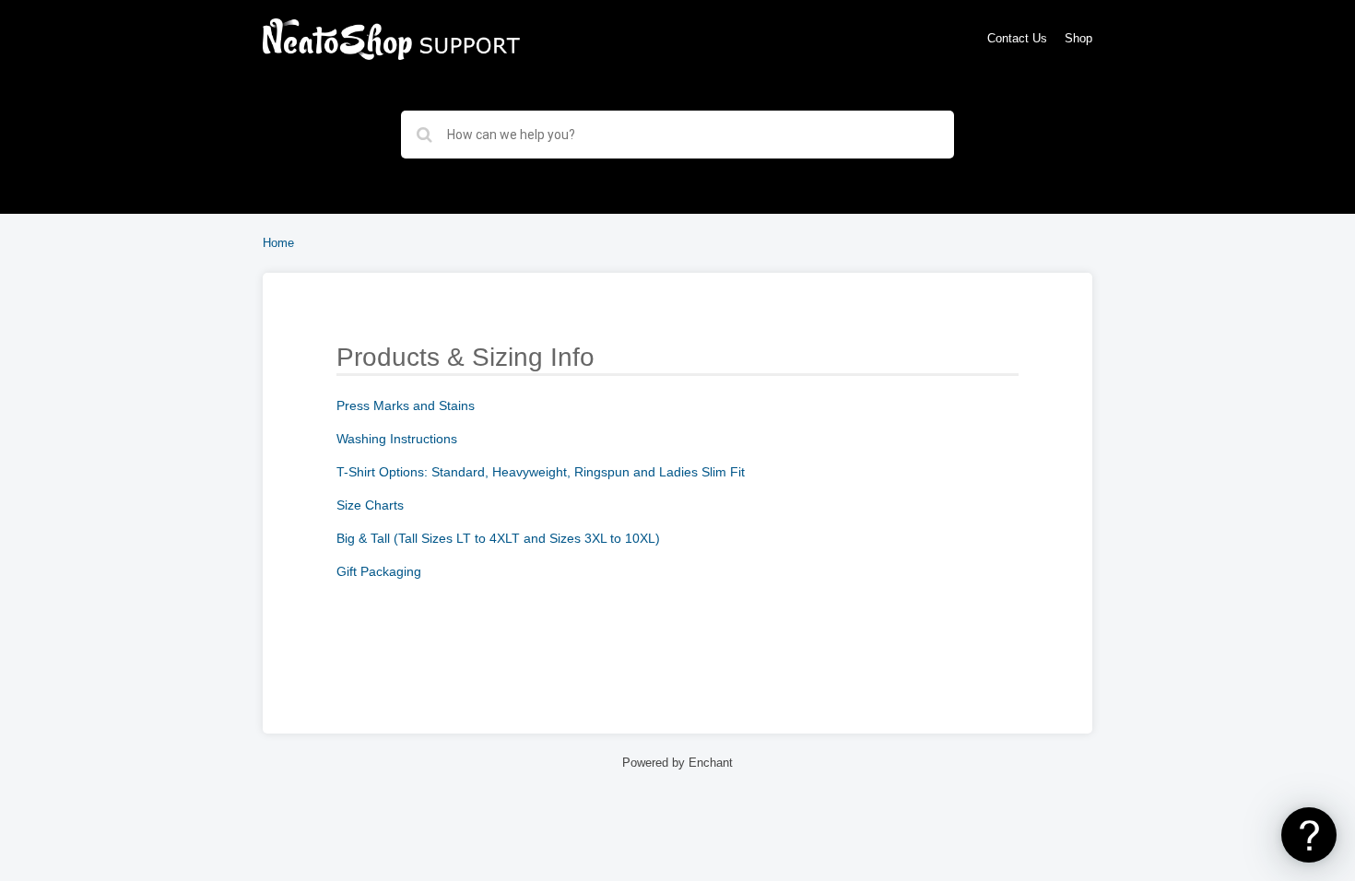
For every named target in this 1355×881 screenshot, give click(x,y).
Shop (1078, 38)
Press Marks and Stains (405, 405)
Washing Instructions (396, 438)
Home (278, 243)
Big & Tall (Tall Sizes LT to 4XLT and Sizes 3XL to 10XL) (498, 538)
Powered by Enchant (677, 763)
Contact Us (1017, 38)
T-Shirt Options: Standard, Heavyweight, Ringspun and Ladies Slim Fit (540, 471)
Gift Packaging (378, 571)
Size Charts (370, 505)
